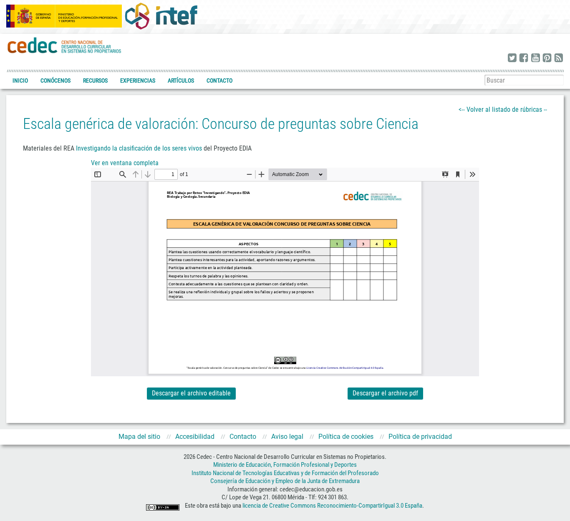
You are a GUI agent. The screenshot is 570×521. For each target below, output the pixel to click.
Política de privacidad (420, 436)
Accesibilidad (194, 436)
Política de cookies (345, 436)
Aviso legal (287, 436)
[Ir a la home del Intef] (161, 16)
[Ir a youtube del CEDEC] (535, 58)
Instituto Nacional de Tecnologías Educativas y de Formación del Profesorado (285, 473)
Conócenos (55, 80)
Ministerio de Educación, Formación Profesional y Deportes (285, 464)
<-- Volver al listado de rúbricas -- (503, 109)
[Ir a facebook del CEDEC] (524, 58)
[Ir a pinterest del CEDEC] (547, 58)
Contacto (219, 80)
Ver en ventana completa (125, 163)
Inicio (20, 80)
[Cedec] (64, 45)
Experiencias (137, 80)
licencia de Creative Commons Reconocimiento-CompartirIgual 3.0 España (332, 505)
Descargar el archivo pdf (385, 393)
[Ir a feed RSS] (559, 58)
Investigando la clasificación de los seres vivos (139, 148)
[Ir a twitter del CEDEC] (512, 58)
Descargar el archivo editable (191, 393)
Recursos (95, 80)
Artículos (181, 80)
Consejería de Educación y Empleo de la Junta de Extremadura (285, 481)
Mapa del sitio (139, 436)
